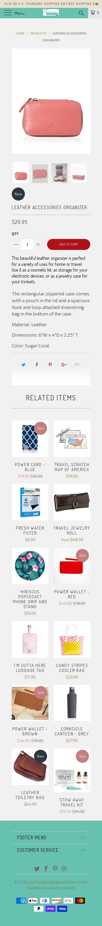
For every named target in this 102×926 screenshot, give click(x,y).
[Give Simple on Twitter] (37, 869)
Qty (15, 234)
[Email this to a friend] (76, 364)
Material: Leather (29, 324)
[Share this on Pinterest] (50, 364)
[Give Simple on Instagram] (64, 869)
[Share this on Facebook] (36, 364)
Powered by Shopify (59, 888)
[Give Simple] (51, 13)
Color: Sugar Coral (30, 345)
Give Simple (37, 882)
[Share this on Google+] (63, 364)
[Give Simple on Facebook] (46, 869)
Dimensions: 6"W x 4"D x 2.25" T (45, 335)
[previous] (17, 101)
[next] (85, 101)
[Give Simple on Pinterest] (55, 869)
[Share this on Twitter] (23, 364)
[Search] (81, 12)
